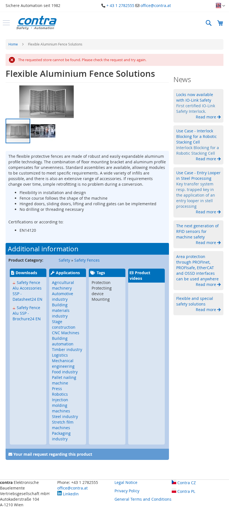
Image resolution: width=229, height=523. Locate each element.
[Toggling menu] (6, 22)
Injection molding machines (61, 405)
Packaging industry (61, 436)
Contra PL (185, 491)
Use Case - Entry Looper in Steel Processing (198, 175)
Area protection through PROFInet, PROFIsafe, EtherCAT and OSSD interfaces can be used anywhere (197, 267)
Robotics (60, 394)
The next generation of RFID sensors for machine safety (197, 231)
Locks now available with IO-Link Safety (194, 97)
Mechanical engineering (63, 363)
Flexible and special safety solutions (194, 301)
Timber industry (67, 349)
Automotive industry (62, 296)
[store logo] (36, 23)
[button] (220, 6)
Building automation (62, 341)
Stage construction (63, 324)
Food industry (65, 371)
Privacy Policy (127, 490)
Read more (206, 117)
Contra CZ (186, 482)
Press (57, 388)
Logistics (60, 355)
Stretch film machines (62, 424)
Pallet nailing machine (64, 380)
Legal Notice (126, 482)
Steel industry (65, 416)
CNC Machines (65, 332)
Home (13, 44)
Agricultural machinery (63, 285)
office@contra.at (155, 5)
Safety (64, 260)
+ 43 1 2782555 (120, 5)
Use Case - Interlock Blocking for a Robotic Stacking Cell (196, 136)
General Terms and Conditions (143, 499)
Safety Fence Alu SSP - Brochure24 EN (27, 313)
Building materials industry (61, 310)
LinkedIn (70, 493)
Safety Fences (87, 260)
